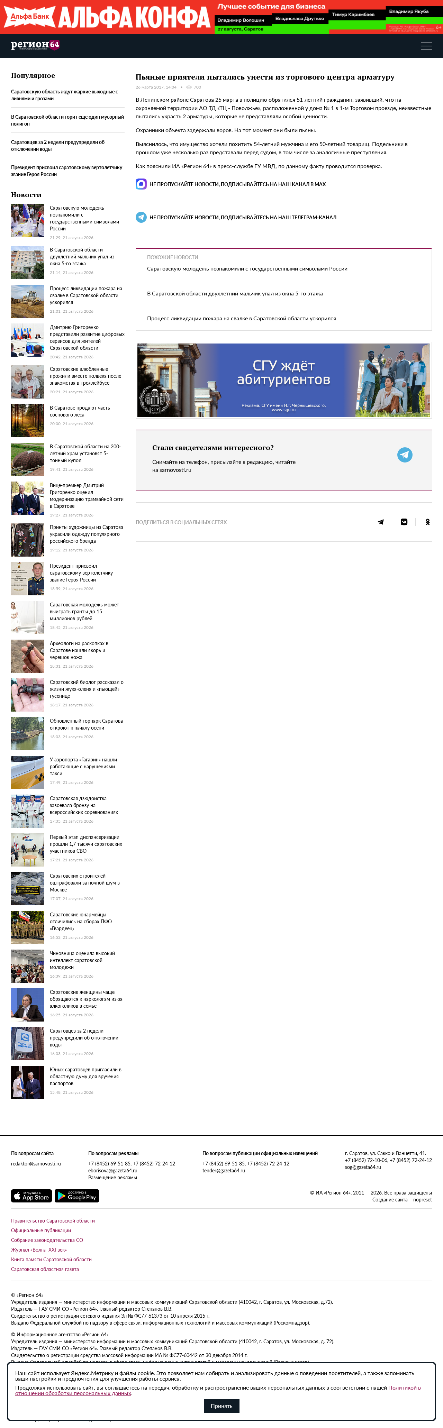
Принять (222, 1406)
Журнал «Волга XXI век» (39, 1249)
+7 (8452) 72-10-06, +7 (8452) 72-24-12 (388, 1159)
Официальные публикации (41, 1230)
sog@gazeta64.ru (363, 1166)
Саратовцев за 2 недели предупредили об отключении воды (58, 145)
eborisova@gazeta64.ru (112, 1170)
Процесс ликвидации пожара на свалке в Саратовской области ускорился (241, 318)
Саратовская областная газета (45, 1268)
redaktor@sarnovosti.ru (36, 1163)
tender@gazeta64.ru (223, 1170)
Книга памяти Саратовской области (51, 1259)
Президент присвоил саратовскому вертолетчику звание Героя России (66, 170)
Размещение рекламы (112, 1177)
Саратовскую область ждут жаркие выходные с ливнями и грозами (64, 95)
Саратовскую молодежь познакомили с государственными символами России (247, 268)
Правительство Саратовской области (53, 1220)
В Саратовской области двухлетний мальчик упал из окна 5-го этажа (235, 293)
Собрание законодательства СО (47, 1239)
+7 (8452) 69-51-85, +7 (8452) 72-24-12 (131, 1163)
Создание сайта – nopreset (402, 1199)
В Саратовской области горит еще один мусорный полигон (67, 120)
